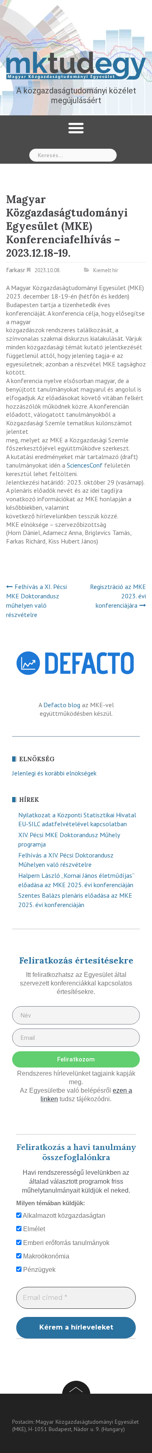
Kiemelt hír (105, 270)
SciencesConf (85, 465)
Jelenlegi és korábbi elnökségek (54, 773)
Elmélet (33, 1229)
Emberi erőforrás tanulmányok (65, 1242)
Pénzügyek (38, 1269)
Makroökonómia (45, 1256)
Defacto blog (61, 705)
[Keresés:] (73, 155)
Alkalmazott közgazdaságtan (63, 1215)
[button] (76, 128)
